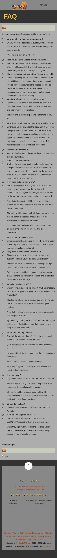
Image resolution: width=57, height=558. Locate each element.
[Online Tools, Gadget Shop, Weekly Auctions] (20, 4)
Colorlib (47, 546)
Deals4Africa (24, 543)
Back (4, 27)
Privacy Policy (34, 540)
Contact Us (38, 533)
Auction (7, 533)
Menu (43, 5)
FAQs (40, 536)
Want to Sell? (19, 533)
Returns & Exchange (27, 536)
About (29, 533)
